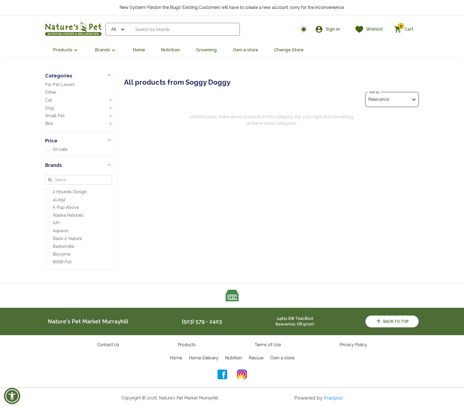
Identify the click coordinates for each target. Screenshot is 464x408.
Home (139, 49)
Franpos (333, 398)
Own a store (245, 49)
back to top (396, 321)
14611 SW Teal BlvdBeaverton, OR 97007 (295, 321)
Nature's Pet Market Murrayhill (88, 321)
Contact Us (108, 344)
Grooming (206, 49)
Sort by (374, 92)
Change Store (288, 49)
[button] (12, 396)
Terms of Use (268, 344)
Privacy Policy (353, 344)
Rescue (256, 357)
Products (62, 49)
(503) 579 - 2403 (202, 321)
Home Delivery (203, 357)
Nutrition (170, 49)
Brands (102, 49)
